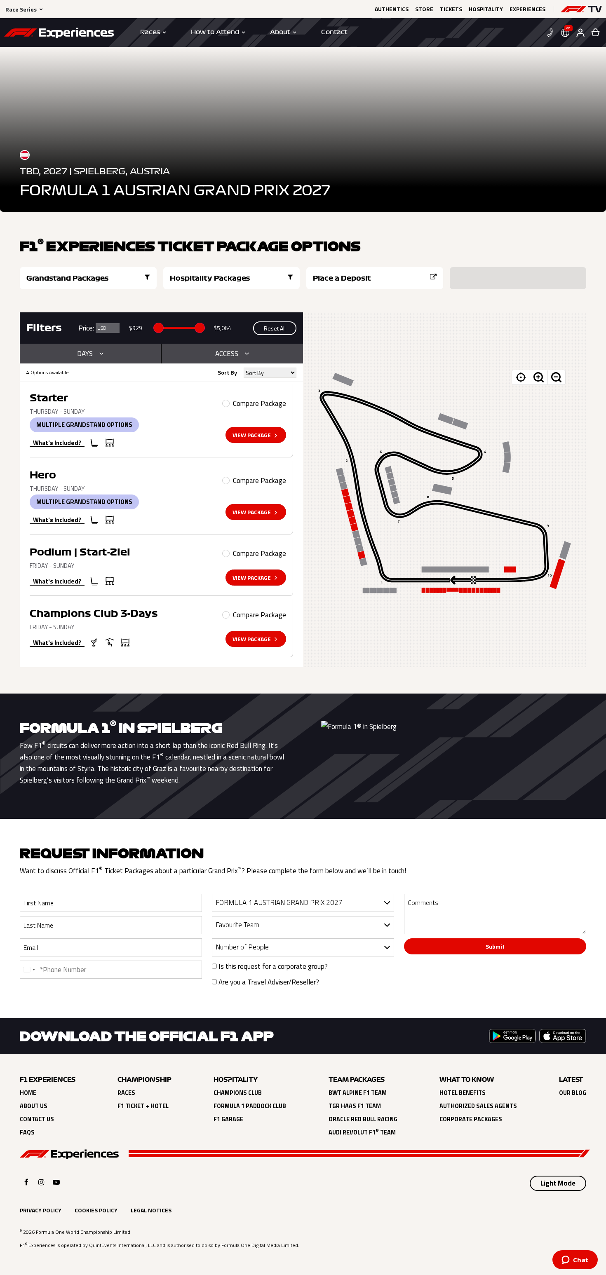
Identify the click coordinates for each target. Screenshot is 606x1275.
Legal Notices (151, 1210)
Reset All (275, 328)
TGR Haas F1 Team (355, 1106)
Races (126, 1092)
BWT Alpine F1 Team (358, 1092)
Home (28, 1092)
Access (226, 353)
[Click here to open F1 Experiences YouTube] (56, 1182)
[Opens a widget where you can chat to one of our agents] (575, 1260)
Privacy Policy (40, 1210)
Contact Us (37, 1119)
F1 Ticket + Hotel (143, 1106)
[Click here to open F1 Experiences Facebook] (26, 1182)
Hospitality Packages (210, 278)
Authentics (392, 9)
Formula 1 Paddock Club (250, 1106)
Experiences (527, 9)
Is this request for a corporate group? (272, 966)
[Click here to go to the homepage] (59, 34)
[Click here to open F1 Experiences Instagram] (41, 1182)
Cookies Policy (96, 1210)
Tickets (451, 9)
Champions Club (238, 1092)
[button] (581, 9)
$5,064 (222, 327)
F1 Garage (228, 1119)
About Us (33, 1106)
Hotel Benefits (462, 1092)
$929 (135, 327)
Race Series (21, 9)
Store (424, 9)
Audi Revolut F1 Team (362, 1132)
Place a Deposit (342, 278)
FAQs (27, 1132)
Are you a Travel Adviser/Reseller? (268, 982)
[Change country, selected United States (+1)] (29, 969)
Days (85, 353)
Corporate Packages (470, 1119)
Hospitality (486, 9)
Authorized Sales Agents (478, 1106)
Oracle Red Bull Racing (363, 1119)
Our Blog (572, 1092)
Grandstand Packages (67, 278)
